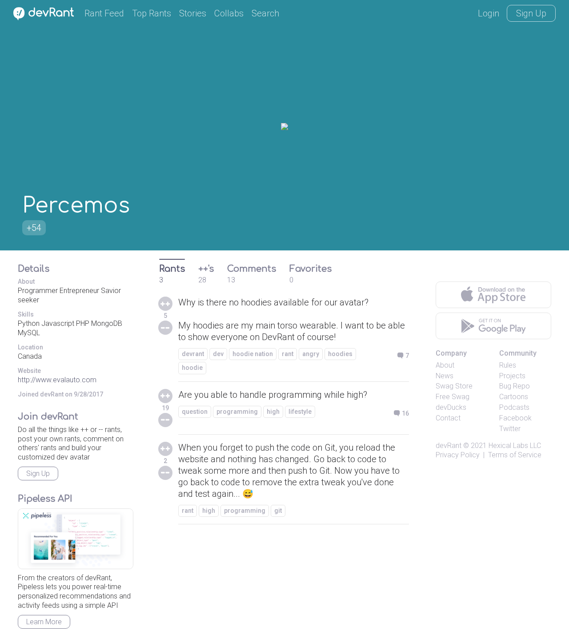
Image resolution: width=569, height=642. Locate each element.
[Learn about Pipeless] (75, 538)
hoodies (340, 353)
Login (488, 13)
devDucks (451, 407)
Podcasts (514, 407)
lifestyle (300, 411)
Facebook (515, 418)
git (278, 510)
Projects (512, 376)
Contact (448, 418)
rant (287, 353)
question (195, 411)
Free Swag (452, 396)
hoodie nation (252, 353)
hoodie (192, 367)
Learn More (44, 622)
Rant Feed (104, 13)
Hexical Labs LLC (515, 445)
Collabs (229, 13)
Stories (192, 13)
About (445, 365)
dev (218, 353)
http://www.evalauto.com (57, 380)
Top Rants (151, 13)
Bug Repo (514, 386)
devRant (448, 445)
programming (237, 411)
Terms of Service (514, 455)
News (444, 376)
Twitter (510, 428)
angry (310, 353)
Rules (507, 365)
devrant (193, 353)
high (273, 411)
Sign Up (531, 13)
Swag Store (454, 386)
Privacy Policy (458, 455)
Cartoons (513, 396)
